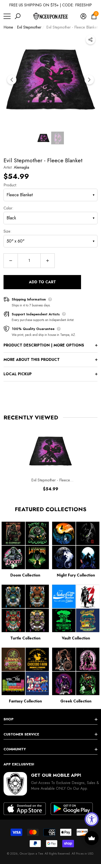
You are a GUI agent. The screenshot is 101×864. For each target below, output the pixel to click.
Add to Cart (42, 282)
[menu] (7, 16)
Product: (10, 185)
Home (8, 27)
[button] (17, 16)
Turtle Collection (25, 638)
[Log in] (83, 16)
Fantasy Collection (25, 701)
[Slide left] (11, 79)
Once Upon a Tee (31, 853)
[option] (50, 80)
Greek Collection (75, 701)
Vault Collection (76, 638)
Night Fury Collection (76, 575)
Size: (8, 231)
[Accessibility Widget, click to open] (92, 819)
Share (90, 39)
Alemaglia (21, 167)
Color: (8, 208)
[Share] (90, 39)
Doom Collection (25, 575)
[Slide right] (89, 79)
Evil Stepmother (29, 27)
